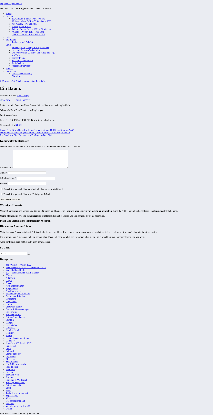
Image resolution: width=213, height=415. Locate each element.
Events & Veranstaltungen (18, 309)
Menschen (10, 359)
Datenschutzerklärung (22, 73)
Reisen (9, 37)
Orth (52, 130)
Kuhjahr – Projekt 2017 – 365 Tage (28, 32)
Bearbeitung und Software (18, 293)
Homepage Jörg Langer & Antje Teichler (30, 47)
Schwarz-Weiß (67, 130)
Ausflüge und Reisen (15, 291)
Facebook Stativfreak (21, 66)
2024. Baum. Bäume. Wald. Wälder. (28, 18)
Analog (9, 283)
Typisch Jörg (12, 395)
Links (8, 45)
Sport (8, 388)
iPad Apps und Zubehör (22, 42)
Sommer (9, 377)
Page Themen (12, 367)
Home (8, 13)
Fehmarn (37, 130)
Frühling (10, 320)
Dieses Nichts (17, 130)
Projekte (9, 16)
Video (8, 398)
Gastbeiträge (11, 325)
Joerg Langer (23, 95)
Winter (9, 408)
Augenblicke (12, 288)
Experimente (11, 312)
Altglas (9, 280)
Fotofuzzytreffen (13, 314)
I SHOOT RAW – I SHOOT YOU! (28, 34)
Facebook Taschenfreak (22, 60)
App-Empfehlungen (15, 286)
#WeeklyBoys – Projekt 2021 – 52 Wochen (31, 29)
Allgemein (10, 278)
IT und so (10, 340)
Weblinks (10, 403)
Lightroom (11, 356)
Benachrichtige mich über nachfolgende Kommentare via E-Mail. (33, 189)
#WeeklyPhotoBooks (21, 26)
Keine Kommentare (27, 81)
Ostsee (57, 130)
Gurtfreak (10, 327)
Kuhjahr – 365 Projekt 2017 (18, 343)
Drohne (9, 304)
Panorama (10, 369)
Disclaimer (16, 76)
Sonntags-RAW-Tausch (16, 380)
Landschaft (11, 346)
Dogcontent (11, 301)
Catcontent (11, 299)
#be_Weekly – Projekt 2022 (24, 24)
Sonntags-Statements (15, 382)
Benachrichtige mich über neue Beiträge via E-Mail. (27, 194)
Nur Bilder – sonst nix (16, 364)
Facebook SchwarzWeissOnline (26, 50)
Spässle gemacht (13, 385)
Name (3, 172)
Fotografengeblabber (15, 317)
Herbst (9, 335)
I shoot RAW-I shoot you (17, 338)
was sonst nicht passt (15, 401)
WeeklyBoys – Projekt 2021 (19, 406)
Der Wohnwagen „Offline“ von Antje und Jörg (33, 52)
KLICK (19, 125)
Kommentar (6, 167)
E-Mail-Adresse (8, 178)
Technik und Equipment (17, 393)
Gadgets (9, 322)
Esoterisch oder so (14, 306)
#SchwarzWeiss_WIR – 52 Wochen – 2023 (31, 21)
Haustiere (10, 333)
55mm (9, 275)
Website (3, 183)
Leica (8, 348)
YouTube (16, 55)
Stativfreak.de (18, 63)
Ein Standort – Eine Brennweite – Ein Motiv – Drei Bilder (26, 135)
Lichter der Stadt (13, 354)
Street (8, 390)
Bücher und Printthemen (17, 296)
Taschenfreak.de (19, 58)
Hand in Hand (12, 330)
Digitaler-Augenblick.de (11, 3)
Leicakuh (40, 81)
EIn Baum (28, 130)
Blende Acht (5, 130)
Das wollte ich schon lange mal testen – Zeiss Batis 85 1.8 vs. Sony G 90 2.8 (35, 132)
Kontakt (9, 68)
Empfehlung (11, 39)
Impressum (11, 71)
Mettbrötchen (12, 361)
